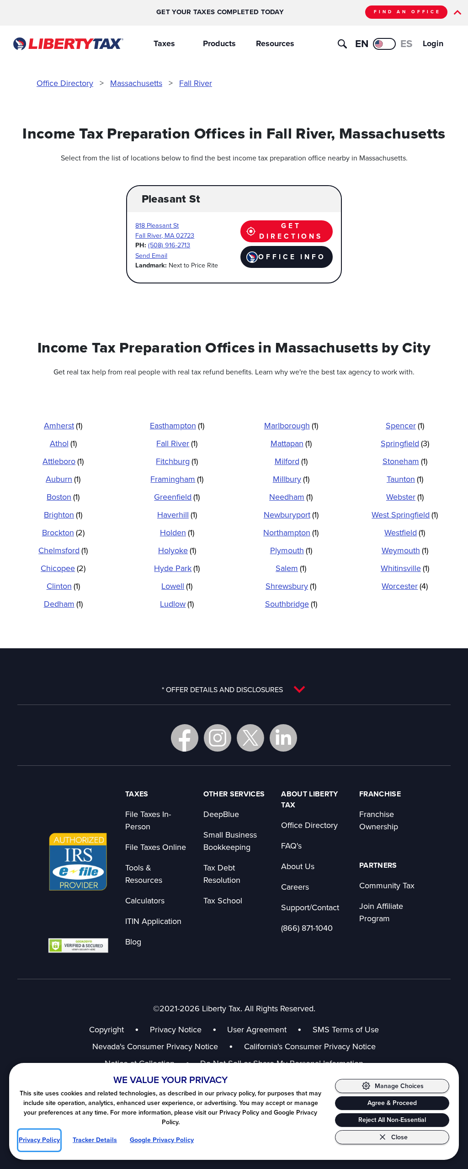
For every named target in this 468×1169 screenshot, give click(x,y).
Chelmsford (63, 550)
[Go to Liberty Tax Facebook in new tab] (184, 738)
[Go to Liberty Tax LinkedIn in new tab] (283, 738)
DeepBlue (221, 814)
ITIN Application (153, 921)
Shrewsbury (291, 586)
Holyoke (177, 550)
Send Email (151, 255)
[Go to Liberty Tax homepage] (67, 44)
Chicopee (63, 568)
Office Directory (65, 83)
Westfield (404, 532)
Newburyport (291, 514)
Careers (295, 886)
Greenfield (177, 496)
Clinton (63, 586)
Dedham (63, 603)
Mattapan (291, 443)
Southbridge (291, 603)
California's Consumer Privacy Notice (310, 1046)
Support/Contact (310, 907)
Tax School (222, 900)
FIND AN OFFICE (407, 11)
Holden (177, 532)
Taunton (405, 479)
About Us (297, 866)
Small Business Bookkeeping (230, 841)
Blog (133, 941)
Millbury (291, 479)
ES (406, 43)
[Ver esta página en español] (384, 44)
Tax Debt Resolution (221, 874)
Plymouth (291, 550)
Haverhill (177, 514)
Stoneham (405, 461)
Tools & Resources (143, 874)
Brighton (63, 514)
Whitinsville (405, 568)
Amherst (63, 425)
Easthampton (177, 425)
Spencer (405, 425)
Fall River (195, 83)
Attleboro (63, 461)
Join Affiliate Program (381, 912)
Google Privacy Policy (162, 1140)
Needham (291, 496)
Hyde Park (177, 568)
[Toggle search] (342, 43)
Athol (63, 443)
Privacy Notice (176, 1029)
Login (433, 43)
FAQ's (291, 845)
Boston (63, 496)
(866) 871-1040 (307, 928)
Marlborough (291, 425)
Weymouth (405, 550)
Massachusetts (136, 83)
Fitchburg (177, 461)
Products (219, 43)
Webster (405, 496)
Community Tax (387, 885)
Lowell (176, 586)
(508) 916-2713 (169, 245)
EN (361, 43)
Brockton (63, 532)
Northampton (291, 532)
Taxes (164, 43)
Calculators (145, 900)
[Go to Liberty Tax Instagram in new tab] (217, 738)
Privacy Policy (39, 1140)
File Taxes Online (155, 847)
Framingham (176, 479)
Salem (291, 568)
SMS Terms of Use (346, 1029)
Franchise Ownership (378, 820)
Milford (291, 461)
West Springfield (405, 514)
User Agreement (257, 1029)
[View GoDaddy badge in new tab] (78, 945)
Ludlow (177, 603)
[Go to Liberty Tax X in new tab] (250, 738)
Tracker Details (95, 1140)
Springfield (405, 443)
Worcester (405, 586)
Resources (275, 43)
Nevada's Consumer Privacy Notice (162, 1046)
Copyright (106, 1029)
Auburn (63, 479)
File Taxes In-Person (148, 820)
